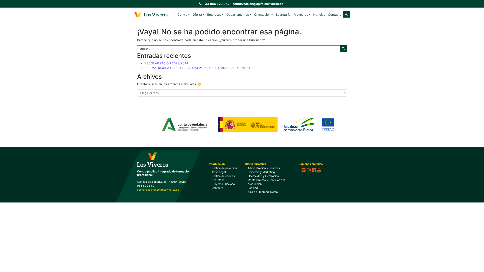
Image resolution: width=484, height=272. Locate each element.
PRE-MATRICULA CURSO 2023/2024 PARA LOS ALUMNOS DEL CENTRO (197, 68)
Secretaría (283, 14)
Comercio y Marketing (261, 172)
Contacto (334, 14)
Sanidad (253, 187)
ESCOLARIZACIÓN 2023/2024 (166, 63)
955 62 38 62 (145, 185)
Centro (182, 14)
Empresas (214, 14)
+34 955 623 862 (216, 4)
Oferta (197, 14)
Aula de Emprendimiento (263, 191)
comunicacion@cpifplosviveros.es (258, 4)
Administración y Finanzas (264, 168)
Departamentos (237, 14)
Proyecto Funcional (223, 183)
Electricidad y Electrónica (263, 176)
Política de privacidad (225, 168)
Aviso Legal (219, 172)
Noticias (319, 14)
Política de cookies (223, 176)
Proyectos (300, 14)
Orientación (262, 14)
